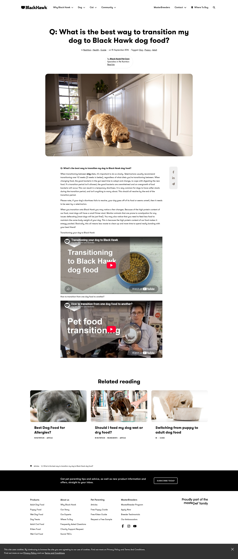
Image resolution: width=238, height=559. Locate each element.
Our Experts (65, 514)
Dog (80, 7)
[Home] (31, 466)
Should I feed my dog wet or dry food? (119, 430)
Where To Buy (66, 519)
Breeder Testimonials (130, 514)
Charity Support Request (71, 529)
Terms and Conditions (55, 553)
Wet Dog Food (36, 514)
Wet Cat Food (36, 533)
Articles (37, 466)
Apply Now (126, 509)
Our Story (64, 509)
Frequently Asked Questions (73, 524)
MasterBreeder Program (132, 504)
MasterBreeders (162, 7)
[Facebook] (122, 526)
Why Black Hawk (61, 7)
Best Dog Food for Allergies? (49, 430)
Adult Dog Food (37, 504)
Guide (103, 49)
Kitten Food (35, 529)
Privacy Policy (30, 553)
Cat (92, 7)
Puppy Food (35, 509)
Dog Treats (35, 519)
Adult (154, 49)
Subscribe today (166, 480)
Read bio (111, 64)
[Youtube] (134, 526)
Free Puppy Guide (99, 509)
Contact (179, 7)
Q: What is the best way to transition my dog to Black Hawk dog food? (67, 466)
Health (96, 49)
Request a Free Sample (101, 519)
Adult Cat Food (37, 524)
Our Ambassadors (129, 519)
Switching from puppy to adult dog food (176, 430)
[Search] (214, 7)
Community (107, 7)
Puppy (148, 49)
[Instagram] (128, 526)
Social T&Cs (66, 533)
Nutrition (87, 49)
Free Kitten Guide (99, 514)
